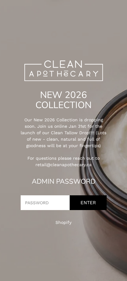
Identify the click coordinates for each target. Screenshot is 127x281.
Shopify (63, 222)
